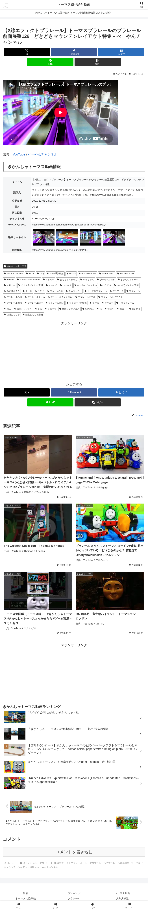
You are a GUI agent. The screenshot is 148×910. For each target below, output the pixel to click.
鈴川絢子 (136, 309)
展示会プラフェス (70, 309)
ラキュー (109, 303)
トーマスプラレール (97, 291)
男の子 (123, 309)
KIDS (31, 273)
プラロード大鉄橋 (78, 303)
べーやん (67, 285)
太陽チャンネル (24, 309)
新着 (25, 893)
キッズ (28, 291)
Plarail (72, 273)
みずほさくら (13, 291)
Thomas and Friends (30, 279)
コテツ (41, 291)
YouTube (19, 154)
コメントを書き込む (74, 852)
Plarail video (108, 273)
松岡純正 (89, 309)
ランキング (74, 893)
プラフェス (118, 291)
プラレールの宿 (14, 297)
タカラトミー (75, 291)
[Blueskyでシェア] (90, 902)
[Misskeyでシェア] (123, 902)
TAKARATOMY (127, 273)
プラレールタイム (36, 297)
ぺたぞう (107, 285)
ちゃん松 (52, 285)
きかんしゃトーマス (16, 266)
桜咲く (110, 309)
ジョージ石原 (56, 291)
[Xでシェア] (24, 902)
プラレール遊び (56, 303)
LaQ (42, 273)
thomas (10, 279)
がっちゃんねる (107, 279)
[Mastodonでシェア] (57, 902)
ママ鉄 (95, 303)
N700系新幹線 (56, 273)
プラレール (134, 291)
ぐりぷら (11, 285)
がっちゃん (88, 279)
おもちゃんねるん (68, 279)
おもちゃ (49, 279)
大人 (9, 309)
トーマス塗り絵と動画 (74, 4)
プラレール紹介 (35, 303)
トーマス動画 (122, 893)
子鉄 (40, 309)
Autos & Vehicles (15, 273)
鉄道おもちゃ (13, 314)
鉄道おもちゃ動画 (34, 314)
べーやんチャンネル (42, 154)
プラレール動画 (14, 303)
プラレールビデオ (86, 297)
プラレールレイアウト (112, 297)
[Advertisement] (74, 351)
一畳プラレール (126, 303)
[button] (98, 62)
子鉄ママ (52, 309)
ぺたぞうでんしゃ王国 (128, 285)
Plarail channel (88, 273)
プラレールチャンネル (61, 297)
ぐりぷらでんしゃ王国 (32, 285)
